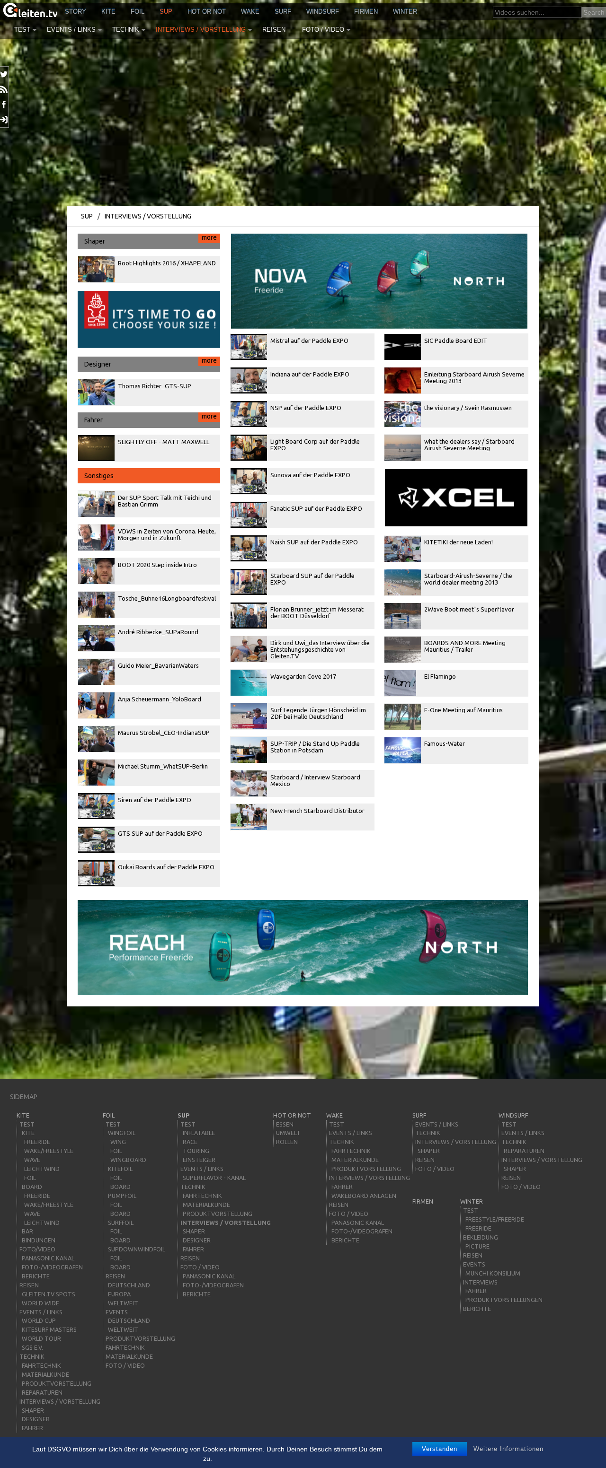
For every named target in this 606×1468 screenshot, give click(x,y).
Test (22, 29)
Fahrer (150, 418)
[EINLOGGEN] (4, 119)
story (75, 11)
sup (166, 11)
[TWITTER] (4, 74)
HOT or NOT (206, 11)
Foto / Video (323, 29)
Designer (150, 362)
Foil (137, 11)
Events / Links (71, 29)
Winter (405, 11)
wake (250, 11)
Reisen (273, 29)
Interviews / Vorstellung (201, 29)
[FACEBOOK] (4, 104)
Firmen (366, 11)
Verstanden (439, 1448)
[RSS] (4, 89)
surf (283, 11)
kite (108, 11)
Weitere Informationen (508, 1448)
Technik (125, 29)
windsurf (322, 11)
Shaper (150, 239)
